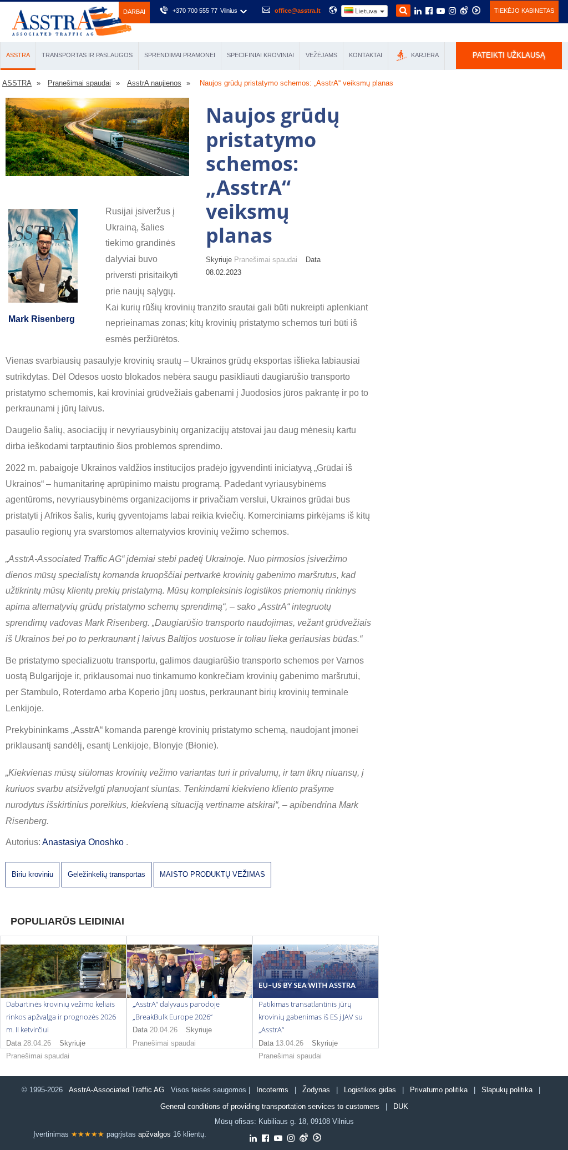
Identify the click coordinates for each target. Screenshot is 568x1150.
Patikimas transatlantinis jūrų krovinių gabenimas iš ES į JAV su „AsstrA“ (310, 1017)
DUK (400, 1106)
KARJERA (424, 55)
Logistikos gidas (370, 1090)
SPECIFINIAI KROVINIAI (260, 55)
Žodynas (316, 1090)
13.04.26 (289, 1043)
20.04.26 (164, 1030)
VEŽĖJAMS (321, 55)
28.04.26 (37, 1043)
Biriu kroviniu (32, 874)
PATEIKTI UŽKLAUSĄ (509, 55)
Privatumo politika (439, 1090)
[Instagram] (452, 11)
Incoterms (272, 1090)
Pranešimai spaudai (37, 1056)
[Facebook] (429, 11)
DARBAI (134, 11)
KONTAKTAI (365, 55)
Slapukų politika (508, 1090)
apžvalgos (154, 1134)
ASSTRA (18, 55)
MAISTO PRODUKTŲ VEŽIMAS (212, 874)
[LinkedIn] (418, 11)
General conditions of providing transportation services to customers (269, 1106)
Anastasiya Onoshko (84, 842)
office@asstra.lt (298, 10)
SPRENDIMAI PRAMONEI (179, 55)
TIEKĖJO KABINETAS (524, 10)
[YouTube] (441, 11)
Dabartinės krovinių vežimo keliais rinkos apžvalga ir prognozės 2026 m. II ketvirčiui (61, 1017)
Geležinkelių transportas (106, 874)
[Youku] (476, 10)
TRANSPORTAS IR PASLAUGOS (87, 55)
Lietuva (366, 11)
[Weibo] (464, 10)
